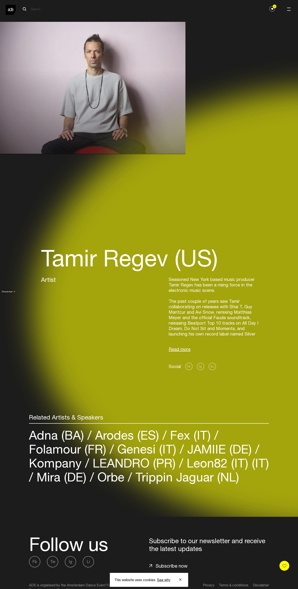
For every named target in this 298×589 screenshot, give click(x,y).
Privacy (208, 585)
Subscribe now (172, 566)
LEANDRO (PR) (134, 463)
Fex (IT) (190, 435)
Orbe (111, 477)
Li (88, 561)
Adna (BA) (58, 435)
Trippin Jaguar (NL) (185, 477)
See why (163, 580)
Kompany (57, 463)
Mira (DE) (61, 477)
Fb (189, 366)
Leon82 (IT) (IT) (226, 463)
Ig (200, 366)
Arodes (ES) (127, 435)
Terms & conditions (233, 585)
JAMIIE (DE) (219, 449)
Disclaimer (7, 291)
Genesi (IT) (147, 449)
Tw (52, 561)
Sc (212, 366)
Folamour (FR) (69, 449)
